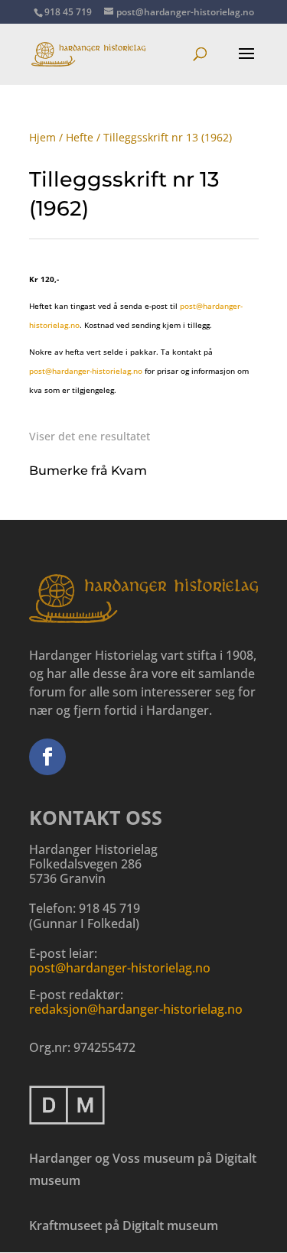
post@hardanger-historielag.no (85, 370)
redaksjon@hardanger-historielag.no (136, 1009)
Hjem (42, 137)
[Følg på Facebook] (47, 756)
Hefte (79, 137)
